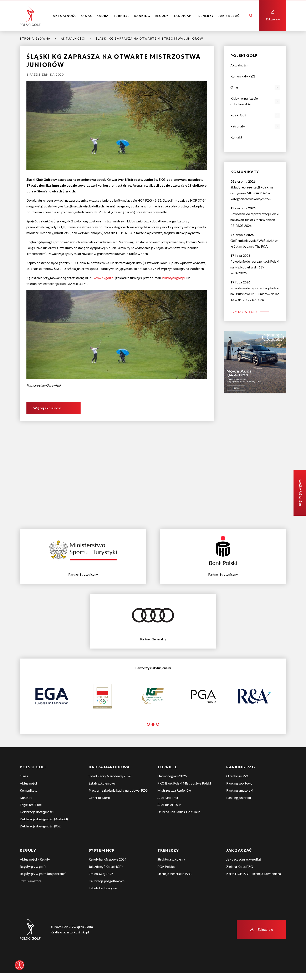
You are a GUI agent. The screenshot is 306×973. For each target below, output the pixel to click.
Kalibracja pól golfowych (106, 895)
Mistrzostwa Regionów (174, 805)
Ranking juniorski (238, 812)
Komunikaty (28, 805)
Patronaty (237, 126)
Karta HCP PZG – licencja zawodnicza (253, 888)
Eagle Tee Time (31, 819)
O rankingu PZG (237, 790)
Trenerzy (205, 15)
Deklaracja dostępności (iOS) (40, 841)
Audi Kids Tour (167, 812)
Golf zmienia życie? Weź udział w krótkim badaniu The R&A (253, 240)
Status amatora (30, 895)
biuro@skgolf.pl (173, 278)
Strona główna (35, 38)
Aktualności (65, 15)
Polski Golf (238, 115)
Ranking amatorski (239, 805)
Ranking (142, 15)
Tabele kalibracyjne (103, 902)
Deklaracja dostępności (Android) (44, 834)
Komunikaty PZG (242, 76)
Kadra (103, 15)
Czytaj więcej (243, 311)
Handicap (182, 15)
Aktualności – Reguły (35, 874)
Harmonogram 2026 (172, 790)
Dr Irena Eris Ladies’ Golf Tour (178, 826)
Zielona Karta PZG (239, 881)
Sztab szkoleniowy (102, 798)
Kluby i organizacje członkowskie (244, 101)
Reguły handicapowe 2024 (107, 874)
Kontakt (236, 137)
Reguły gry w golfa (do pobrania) (43, 888)
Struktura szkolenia (171, 874)
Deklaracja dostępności (36, 826)
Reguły (161, 15)
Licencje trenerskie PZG (174, 888)
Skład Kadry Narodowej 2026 (110, 790)
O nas (86, 15)
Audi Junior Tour (169, 819)
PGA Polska (166, 881)
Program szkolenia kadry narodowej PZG (118, 805)
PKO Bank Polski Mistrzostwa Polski (184, 798)
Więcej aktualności (47, 408)
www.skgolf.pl (104, 278)
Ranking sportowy (239, 798)
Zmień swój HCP (101, 888)
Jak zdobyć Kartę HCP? (106, 881)
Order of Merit (99, 812)
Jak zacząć (229, 15)
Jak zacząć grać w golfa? (243, 874)
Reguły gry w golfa (33, 881)
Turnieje (121, 15)
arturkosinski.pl (78, 947)
